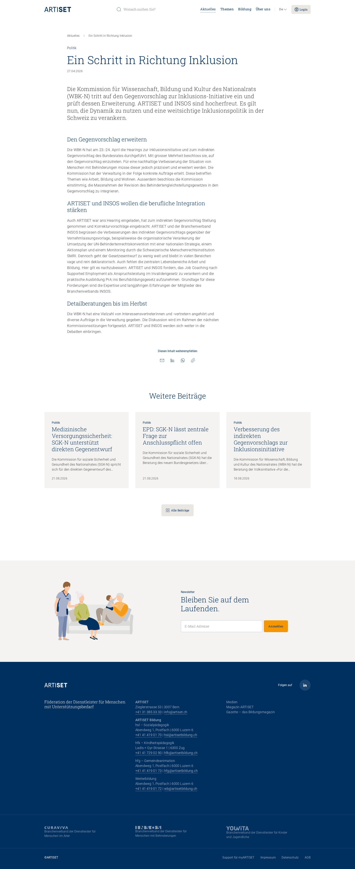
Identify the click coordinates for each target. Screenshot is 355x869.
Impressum (268, 857)
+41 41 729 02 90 (148, 753)
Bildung (244, 9)
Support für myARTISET (238, 857)
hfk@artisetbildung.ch (180, 753)
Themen (227, 9)
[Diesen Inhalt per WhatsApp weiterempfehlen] (182, 360)
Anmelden (275, 626)
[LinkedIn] (305, 685)
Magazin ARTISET (240, 707)
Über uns (263, 9)
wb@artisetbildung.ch (180, 789)
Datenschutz (290, 857)
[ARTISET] (78, 9)
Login (304, 9)
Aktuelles (208, 9)
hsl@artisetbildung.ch (180, 735)
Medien (231, 702)
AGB (308, 857)
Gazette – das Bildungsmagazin (250, 712)
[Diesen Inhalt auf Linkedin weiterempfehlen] (172, 360)
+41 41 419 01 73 (148, 771)
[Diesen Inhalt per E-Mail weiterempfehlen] (162, 360)
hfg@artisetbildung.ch (181, 771)
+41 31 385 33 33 (148, 712)
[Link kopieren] (193, 360)
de (281, 9)
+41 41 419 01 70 (148, 735)
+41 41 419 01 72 (148, 789)
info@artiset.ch (175, 712)
